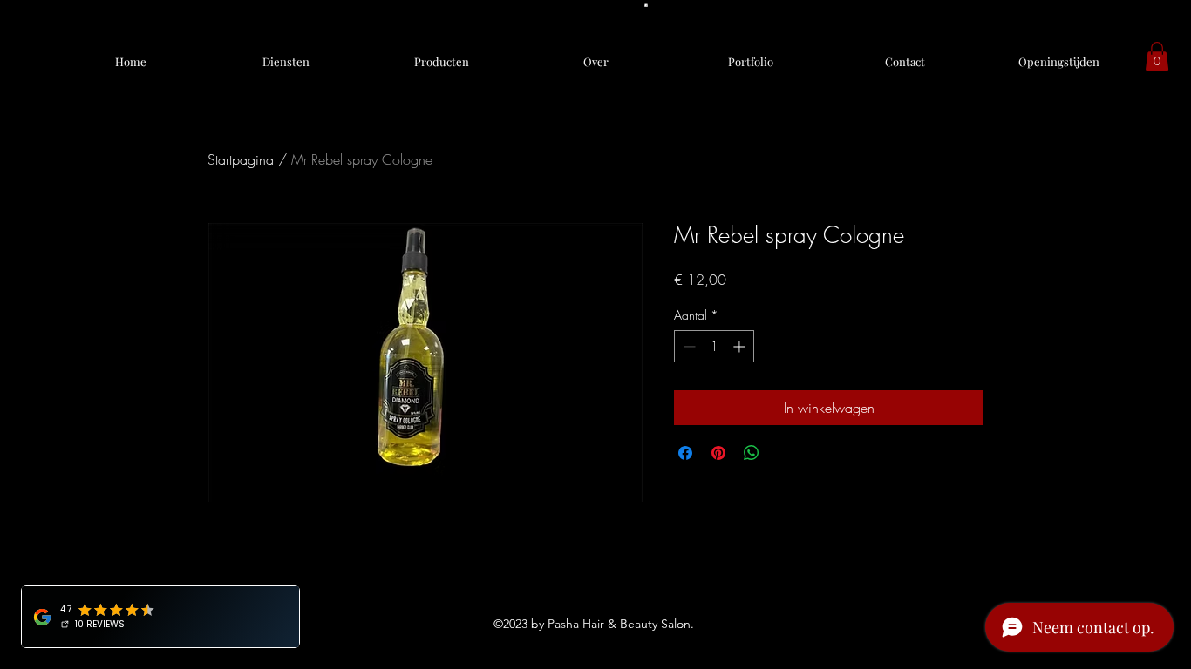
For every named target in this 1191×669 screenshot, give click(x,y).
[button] (646, 5)
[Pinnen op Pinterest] (718, 453)
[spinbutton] (714, 346)
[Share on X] (784, 453)
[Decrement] (687, 346)
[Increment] (741, 346)
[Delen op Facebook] (685, 453)
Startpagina (241, 159)
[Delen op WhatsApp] (751, 453)
